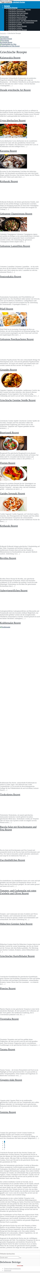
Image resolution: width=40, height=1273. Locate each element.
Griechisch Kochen (18, 2)
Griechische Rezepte (10, 8)
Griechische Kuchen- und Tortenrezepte (21, 22)
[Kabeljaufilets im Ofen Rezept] (8, 44)
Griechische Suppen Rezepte (17, 30)
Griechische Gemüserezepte (17, 19)
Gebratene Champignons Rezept (16, 213)
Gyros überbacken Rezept (13, 120)
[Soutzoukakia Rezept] (13, 293)
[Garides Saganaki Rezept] (13, 650)
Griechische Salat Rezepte (16, 15)
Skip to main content (6, 1)
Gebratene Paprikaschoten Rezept (17, 339)
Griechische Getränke (15, 28)
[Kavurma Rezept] (13, 168)
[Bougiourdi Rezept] (13, 589)
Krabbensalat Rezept (10, 1041)
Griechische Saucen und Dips (17, 17)
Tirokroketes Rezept (10, 1212)
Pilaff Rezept (6, 308)
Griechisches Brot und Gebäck (18, 13)
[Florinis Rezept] (13, 619)
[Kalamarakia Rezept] (13, 75)
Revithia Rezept (8, 697)
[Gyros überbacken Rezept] (13, 137)
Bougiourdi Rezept (9, 572)
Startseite (7, 6)
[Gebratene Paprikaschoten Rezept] (13, 356)
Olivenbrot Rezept (6, 39)
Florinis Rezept (7, 602)
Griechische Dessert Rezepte (17, 26)
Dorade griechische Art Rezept (15, 90)
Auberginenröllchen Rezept (13, 869)
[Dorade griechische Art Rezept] (13, 107)
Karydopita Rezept (6, 42)
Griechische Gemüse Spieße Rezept (18, 400)
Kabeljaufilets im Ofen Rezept (10, 46)
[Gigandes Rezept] (13, 387)
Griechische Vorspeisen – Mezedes (19, 9)
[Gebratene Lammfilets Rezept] (13, 263)
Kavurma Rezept (8, 150)
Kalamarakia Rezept (10, 57)
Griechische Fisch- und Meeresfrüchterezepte (22, 20)
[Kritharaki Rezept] (13, 198)
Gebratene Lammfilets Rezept (15, 246)
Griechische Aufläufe (15, 24)
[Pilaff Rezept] (13, 326)
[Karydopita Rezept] (4, 40)
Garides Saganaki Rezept (12, 633)
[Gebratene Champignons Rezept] (13, 231)
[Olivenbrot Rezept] (4, 37)
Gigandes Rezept (8, 369)
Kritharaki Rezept (9, 181)
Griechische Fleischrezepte (17, 11)
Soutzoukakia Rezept (10, 276)
